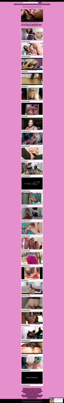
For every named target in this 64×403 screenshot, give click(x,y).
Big (20, 4)
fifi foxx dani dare (26, 392)
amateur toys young (25, 388)
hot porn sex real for (31, 392)
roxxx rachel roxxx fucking (32, 396)
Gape (19, 4)
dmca (39, 399)
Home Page (15, 4)
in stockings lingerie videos (37, 392)
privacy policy (30, 399)
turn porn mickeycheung (39, 391)
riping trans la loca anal (33, 391)
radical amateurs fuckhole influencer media (27, 395)
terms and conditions (35, 399)
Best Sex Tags (48, 4)
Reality (26, 4)
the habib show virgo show (32, 388)
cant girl (24, 396)
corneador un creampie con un (25, 391)
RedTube (34, 4)
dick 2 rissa (26, 396)
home (22, 399)
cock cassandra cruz (38, 388)
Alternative (43, 4)
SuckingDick (40, 4)
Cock (28, 4)
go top (41, 399)
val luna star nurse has (38, 396)
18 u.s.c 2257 (25, 399)
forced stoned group (40, 395)
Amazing (31, 4)
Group (23, 4)
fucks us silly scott (35, 395)
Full (36, 4)
